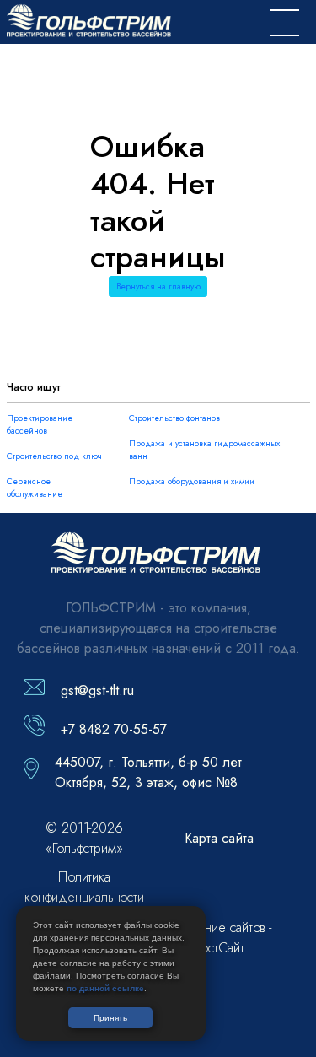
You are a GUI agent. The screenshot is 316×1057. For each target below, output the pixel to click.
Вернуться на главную (158, 286)
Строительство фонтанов (174, 418)
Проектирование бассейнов (39, 424)
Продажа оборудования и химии (191, 481)
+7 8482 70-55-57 (114, 729)
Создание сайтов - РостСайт (219, 937)
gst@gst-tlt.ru (97, 690)
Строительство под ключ (54, 456)
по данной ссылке (105, 988)
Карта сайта (219, 838)
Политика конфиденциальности (84, 887)
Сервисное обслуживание (34, 487)
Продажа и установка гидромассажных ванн (204, 449)
